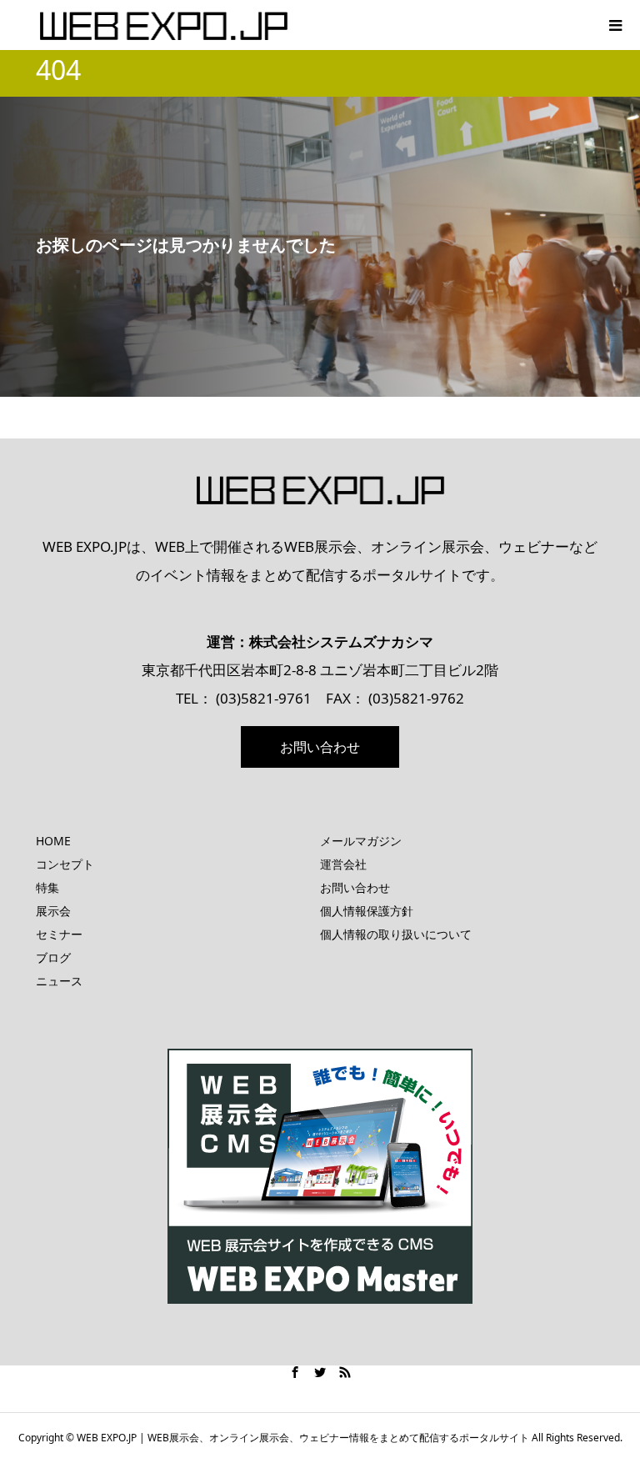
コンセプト (65, 864)
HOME (53, 841)
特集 (47, 887)
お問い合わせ (320, 747)
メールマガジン (361, 841)
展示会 (53, 911)
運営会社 (343, 864)
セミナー (59, 934)
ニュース (59, 981)
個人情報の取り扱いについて (396, 934)
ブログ (53, 957)
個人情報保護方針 (366, 911)
